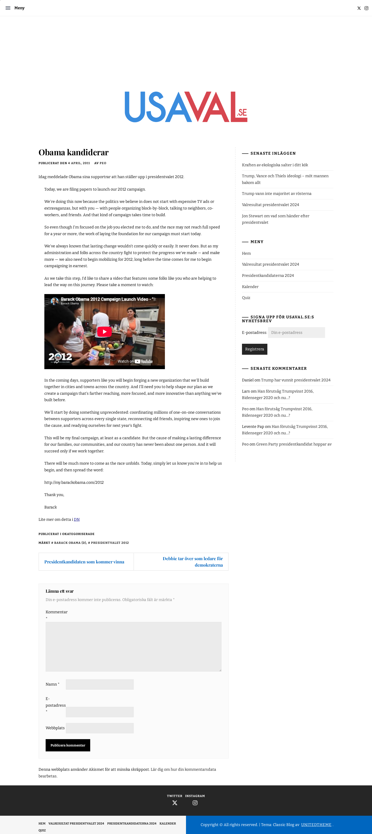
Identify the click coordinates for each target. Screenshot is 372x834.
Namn (53, 684)
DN (77, 519)
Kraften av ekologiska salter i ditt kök (275, 165)
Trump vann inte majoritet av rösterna (277, 193)
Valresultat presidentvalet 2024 (270, 204)
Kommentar (55, 615)
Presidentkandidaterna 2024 (268, 275)
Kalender (250, 286)
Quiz (246, 297)
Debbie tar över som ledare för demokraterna (193, 561)
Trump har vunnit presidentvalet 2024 (296, 380)
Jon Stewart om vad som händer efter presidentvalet (275, 219)
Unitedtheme (316, 824)
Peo (103, 163)
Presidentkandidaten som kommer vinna (84, 561)
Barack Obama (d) (70, 543)
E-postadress (55, 705)
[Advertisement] (186, 48)
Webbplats (55, 728)
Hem (246, 253)
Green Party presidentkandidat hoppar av (294, 444)
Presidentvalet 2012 (110, 543)
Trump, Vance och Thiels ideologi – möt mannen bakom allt (285, 179)
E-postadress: (255, 332)
